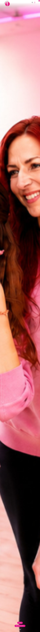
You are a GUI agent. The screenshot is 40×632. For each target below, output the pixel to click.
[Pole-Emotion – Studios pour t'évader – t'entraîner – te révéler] (7, 4)
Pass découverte (20, 625)
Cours (20, 622)
